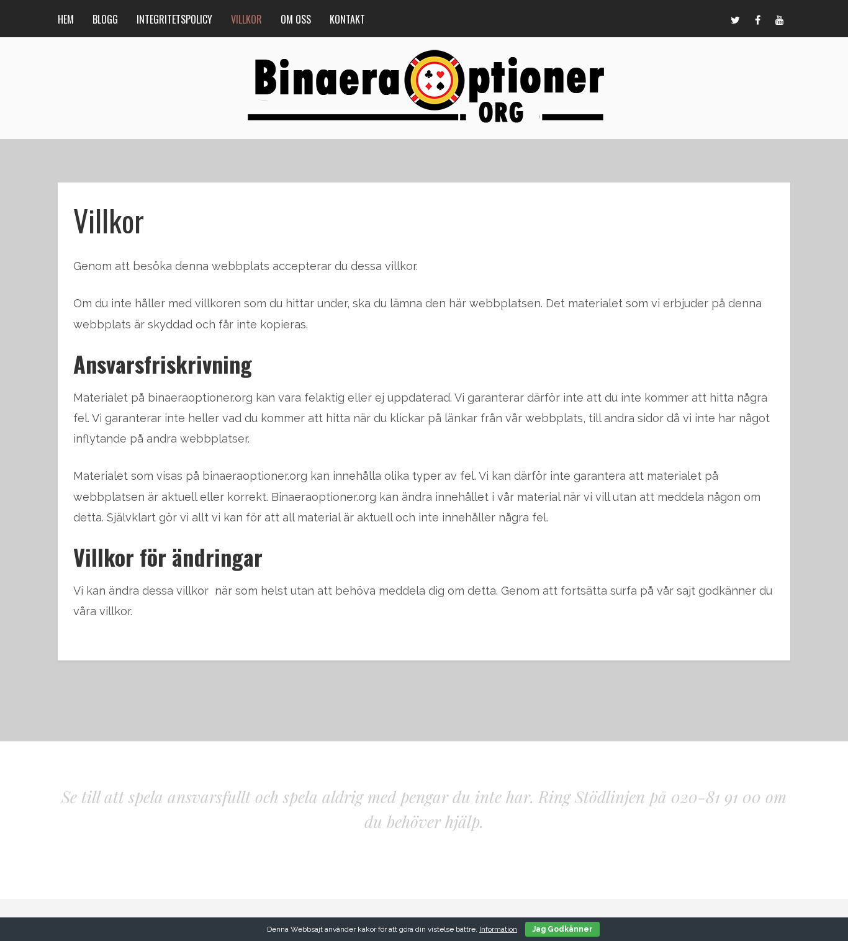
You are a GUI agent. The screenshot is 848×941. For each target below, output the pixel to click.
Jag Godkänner (562, 929)
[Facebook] (757, 18)
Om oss (296, 19)
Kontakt (347, 19)
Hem (66, 19)
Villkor (246, 19)
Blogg (105, 19)
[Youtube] (779, 18)
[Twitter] (735, 18)
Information (498, 929)
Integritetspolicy (174, 19)
